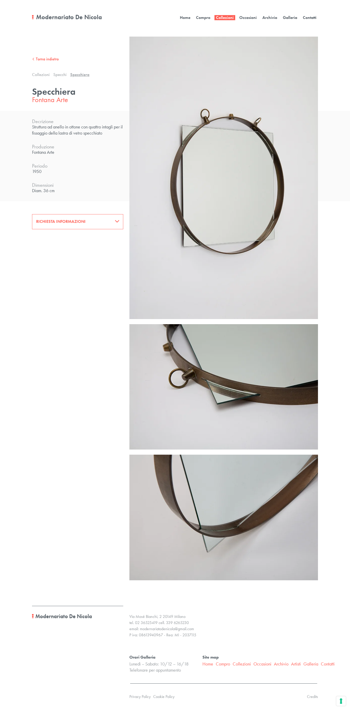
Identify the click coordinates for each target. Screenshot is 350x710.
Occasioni (248, 17)
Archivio (269, 17)
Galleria (290, 17)
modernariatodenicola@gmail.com (167, 628)
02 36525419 (146, 622)
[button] (77, 221)
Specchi (60, 74)
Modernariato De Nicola (69, 17)
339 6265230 (177, 622)
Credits (312, 696)
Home (185, 17)
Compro (203, 17)
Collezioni (225, 17)
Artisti (296, 664)
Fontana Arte (50, 99)
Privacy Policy (140, 696)
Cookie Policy (163, 696)
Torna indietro (47, 59)
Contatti (309, 17)
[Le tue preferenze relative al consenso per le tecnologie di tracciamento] (341, 701)
